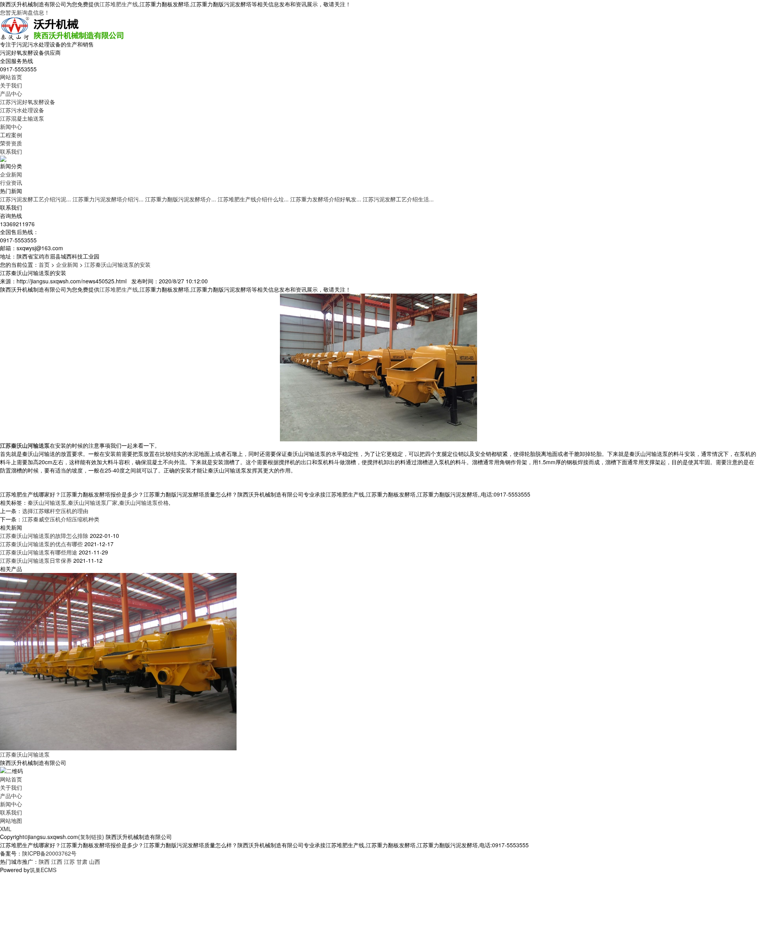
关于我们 (11, 85)
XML (5, 829)
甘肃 (82, 861)
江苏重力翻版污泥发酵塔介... (180, 199)
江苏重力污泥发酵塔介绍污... (108, 199)
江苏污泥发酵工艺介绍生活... (398, 199)
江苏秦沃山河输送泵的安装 (117, 264)
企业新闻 (11, 174)
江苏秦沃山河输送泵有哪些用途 (38, 552)
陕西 (44, 861)
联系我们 (11, 151)
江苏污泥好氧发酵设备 (27, 102)
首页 (44, 264)
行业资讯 (11, 182)
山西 (94, 861)
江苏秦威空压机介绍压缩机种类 (60, 519)
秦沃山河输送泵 (47, 502)
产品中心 (11, 93)
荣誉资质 (11, 143)
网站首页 (11, 77)
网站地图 (11, 820)
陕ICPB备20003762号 (49, 853)
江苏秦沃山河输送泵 (25, 754)
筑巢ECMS (43, 870)
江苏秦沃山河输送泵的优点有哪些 (41, 544)
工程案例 (11, 135)
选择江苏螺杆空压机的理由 (55, 511)
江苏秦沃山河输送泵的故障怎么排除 (44, 535)
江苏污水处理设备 (22, 110)
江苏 (69, 861)
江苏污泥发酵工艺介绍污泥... (35, 199)
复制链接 (91, 837)
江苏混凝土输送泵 (22, 118)
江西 (56, 861)
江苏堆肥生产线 (118, 4)
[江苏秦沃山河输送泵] (118, 661)
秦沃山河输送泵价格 (144, 502)
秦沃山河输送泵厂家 (92, 502)
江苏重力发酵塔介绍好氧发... (325, 199)
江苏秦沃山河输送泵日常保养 (36, 560)
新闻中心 (11, 126)
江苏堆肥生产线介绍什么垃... (253, 199)
